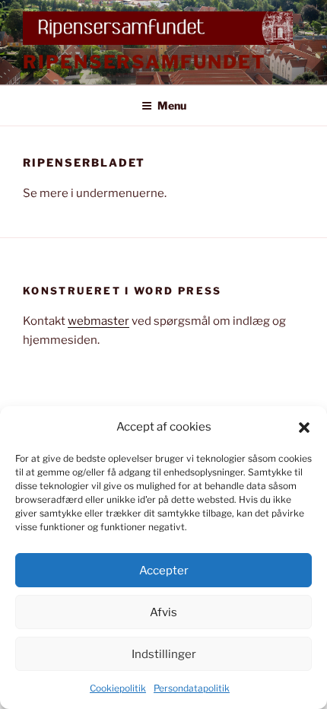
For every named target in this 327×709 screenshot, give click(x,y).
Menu (171, 105)
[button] (304, 427)
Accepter (164, 570)
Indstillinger (164, 654)
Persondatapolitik (192, 688)
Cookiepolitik (118, 688)
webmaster (98, 321)
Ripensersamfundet (144, 62)
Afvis (163, 612)
